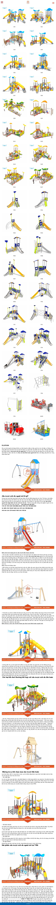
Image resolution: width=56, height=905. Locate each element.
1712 (42, 324)
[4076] (41, 428)
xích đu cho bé (22, 503)
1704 (41, 233)
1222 (14, 141)
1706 (41, 256)
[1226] (14, 176)
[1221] (41, 107)
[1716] (41, 359)
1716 (42, 370)
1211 (14, 27)
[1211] (14, 16)
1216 (42, 72)
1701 (14, 210)
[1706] (41, 245)
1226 (14, 187)
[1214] (41, 39)
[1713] (14, 337)
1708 (41, 279)
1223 (42, 141)
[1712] (41, 314)
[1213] (14, 39)
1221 (42, 118)
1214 (42, 49)
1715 (14, 370)
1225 (42, 164)
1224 (14, 164)
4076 (41, 439)
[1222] (14, 130)
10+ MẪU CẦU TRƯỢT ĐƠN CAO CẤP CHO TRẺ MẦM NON (17, 508)
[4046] (14, 428)
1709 (14, 301)
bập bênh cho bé (12, 503)
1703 (14, 233)
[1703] (14, 222)
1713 (14, 347)
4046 (14, 439)
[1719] (14, 405)
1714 (42, 347)
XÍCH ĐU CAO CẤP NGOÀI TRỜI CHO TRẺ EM (14, 510)
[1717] (14, 382)
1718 (42, 393)
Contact (28, 903)
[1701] (14, 199)
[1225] (41, 153)
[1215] (14, 62)
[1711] (14, 314)
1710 (42, 301)
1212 (42, 27)
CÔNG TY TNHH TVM (26, 899)
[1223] (41, 130)
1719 (14, 416)
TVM (36, 845)
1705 (14, 256)
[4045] (41, 405)
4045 (41, 416)
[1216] (41, 62)
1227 (41, 187)
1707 (14, 279)
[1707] (14, 268)
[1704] (41, 222)
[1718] (41, 382)
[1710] (41, 291)
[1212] (41, 16)
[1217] (14, 85)
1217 (14, 95)
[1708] (41, 268)
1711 (14, 324)
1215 (14, 72)
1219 (14, 118)
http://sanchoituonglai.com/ (37, 902)
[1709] (14, 291)
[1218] (41, 85)
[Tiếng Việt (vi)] (53, 3)
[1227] (41, 176)
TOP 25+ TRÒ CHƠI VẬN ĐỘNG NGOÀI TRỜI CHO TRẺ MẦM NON (19, 506)
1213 (14, 49)
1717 (14, 393)
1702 (41, 210)
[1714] (41, 337)
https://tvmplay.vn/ (25, 902)
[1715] (14, 359)
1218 (42, 95)
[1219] (14, 107)
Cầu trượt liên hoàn (34, 556)
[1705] (14, 245)
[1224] (14, 153)
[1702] (41, 199)
